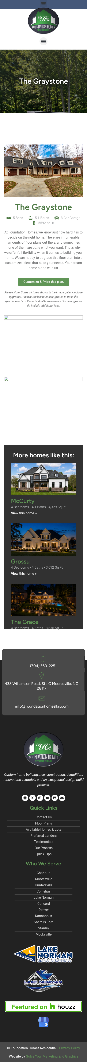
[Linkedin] (55, 798)
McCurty (23, 500)
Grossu (20, 561)
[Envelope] (62, 798)
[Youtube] (47, 798)
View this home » (24, 513)
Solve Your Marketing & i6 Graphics (52, 1056)
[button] (43, 41)
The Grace (24, 621)
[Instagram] (40, 798)
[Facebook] (25, 798)
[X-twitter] (32, 798)
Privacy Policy (69, 1048)
